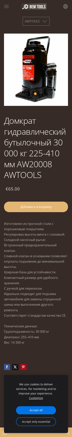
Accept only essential (36, 421)
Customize (36, 398)
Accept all (36, 410)
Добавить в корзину (36, 207)
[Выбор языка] (65, 6)
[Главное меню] (6, 6)
